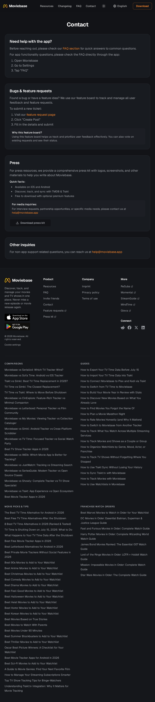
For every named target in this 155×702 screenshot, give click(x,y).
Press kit (48, 316)
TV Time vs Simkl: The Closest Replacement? (32, 386)
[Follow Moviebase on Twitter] (136, 327)
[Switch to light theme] (103, 6)
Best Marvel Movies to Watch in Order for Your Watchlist (115, 512)
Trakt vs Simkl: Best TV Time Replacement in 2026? (36, 381)
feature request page (40, 115)
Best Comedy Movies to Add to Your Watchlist (32, 579)
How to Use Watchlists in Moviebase (103, 484)
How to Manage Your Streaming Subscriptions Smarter (38, 674)
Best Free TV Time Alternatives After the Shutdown (35, 518)
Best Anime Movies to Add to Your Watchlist (31, 568)
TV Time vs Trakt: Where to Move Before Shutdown (36, 392)
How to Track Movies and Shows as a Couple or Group (114, 441)
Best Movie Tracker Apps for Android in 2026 (32, 657)
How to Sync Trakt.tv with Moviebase (103, 473)
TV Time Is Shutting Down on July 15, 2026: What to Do (38, 529)
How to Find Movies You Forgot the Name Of (108, 408)
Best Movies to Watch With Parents (26, 625)
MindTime (126, 304)
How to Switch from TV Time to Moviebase (106, 386)
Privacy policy (90, 292)
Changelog (65, 6)
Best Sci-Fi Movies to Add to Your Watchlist (31, 663)
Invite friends (51, 298)
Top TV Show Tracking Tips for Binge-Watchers (33, 680)
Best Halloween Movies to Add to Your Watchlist (34, 596)
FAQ (78, 6)
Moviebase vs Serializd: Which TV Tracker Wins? (34, 369)
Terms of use (90, 298)
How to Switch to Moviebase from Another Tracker (111, 425)
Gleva (124, 310)
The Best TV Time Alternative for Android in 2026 (34, 512)
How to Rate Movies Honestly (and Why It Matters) (111, 419)
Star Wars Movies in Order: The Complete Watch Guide (113, 575)
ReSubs (125, 286)
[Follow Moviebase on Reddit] (123, 327)
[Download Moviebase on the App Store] (17, 317)
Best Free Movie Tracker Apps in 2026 (28, 541)
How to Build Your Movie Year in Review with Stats (111, 392)
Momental (127, 292)
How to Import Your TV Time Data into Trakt (107, 375)
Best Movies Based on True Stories (26, 619)
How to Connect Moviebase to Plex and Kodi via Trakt (113, 381)
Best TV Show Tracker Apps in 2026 (26, 449)
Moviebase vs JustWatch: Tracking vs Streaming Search (38, 465)
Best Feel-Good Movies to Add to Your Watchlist (34, 591)
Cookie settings (13, 344)
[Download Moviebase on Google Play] (17, 326)
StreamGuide (128, 298)
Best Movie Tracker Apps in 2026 (25, 496)
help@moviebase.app (25, 212)
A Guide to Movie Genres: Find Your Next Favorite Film (37, 669)
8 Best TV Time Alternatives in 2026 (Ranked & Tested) (38, 524)
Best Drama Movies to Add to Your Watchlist (31, 585)
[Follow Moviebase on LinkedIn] (143, 327)
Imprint (86, 286)
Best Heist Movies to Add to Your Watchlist (31, 602)
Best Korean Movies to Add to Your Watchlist (32, 613)
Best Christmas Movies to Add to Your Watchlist (34, 574)
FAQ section (71, 48)
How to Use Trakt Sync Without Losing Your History (111, 467)
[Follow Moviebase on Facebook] (129, 327)
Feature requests (53, 310)
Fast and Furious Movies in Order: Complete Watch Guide (115, 528)
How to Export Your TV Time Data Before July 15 (110, 369)
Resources (46, 6)
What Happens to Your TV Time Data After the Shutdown (39, 535)
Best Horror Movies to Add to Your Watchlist (31, 608)
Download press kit (32, 223)
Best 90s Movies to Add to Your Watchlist (30, 562)
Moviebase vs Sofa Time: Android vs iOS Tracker (34, 375)
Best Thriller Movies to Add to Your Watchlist (32, 642)
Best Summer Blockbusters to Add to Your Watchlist (36, 636)
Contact (91, 6)
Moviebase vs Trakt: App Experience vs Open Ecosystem (39, 491)
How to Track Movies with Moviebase (103, 478)
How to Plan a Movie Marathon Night (103, 414)
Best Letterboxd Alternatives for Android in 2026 (34, 546)
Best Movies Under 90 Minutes (23, 630)
